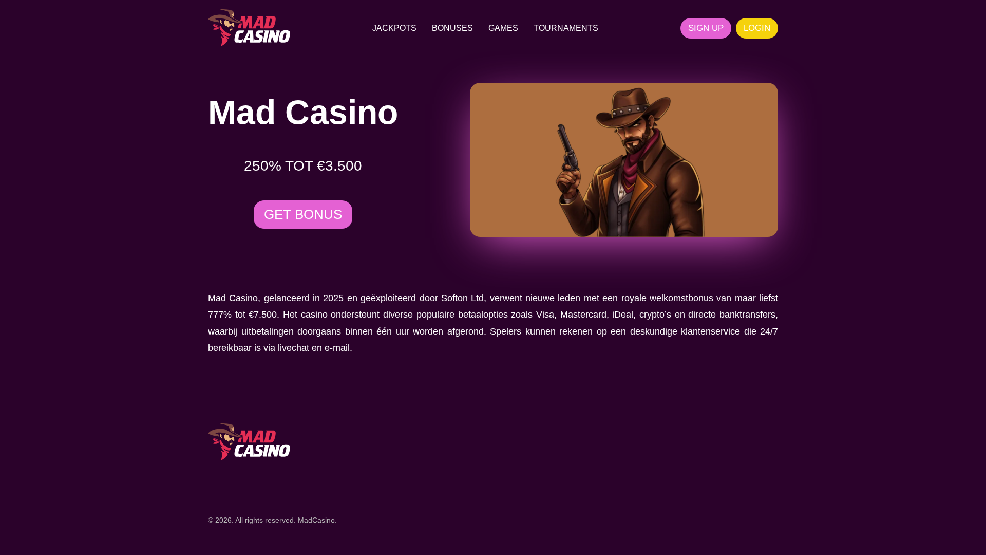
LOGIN (757, 28)
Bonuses (452, 28)
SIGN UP (706, 28)
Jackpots (394, 28)
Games (503, 28)
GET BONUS (303, 214)
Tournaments (566, 28)
